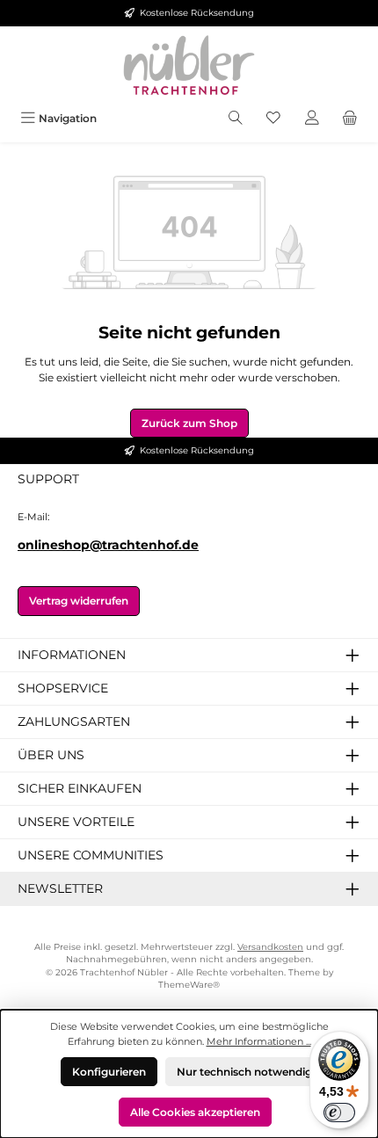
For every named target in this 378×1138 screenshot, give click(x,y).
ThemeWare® (189, 984)
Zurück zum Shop (189, 423)
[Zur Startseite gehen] (189, 65)
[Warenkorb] (350, 118)
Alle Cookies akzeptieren (195, 1112)
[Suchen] (235, 118)
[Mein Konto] (312, 118)
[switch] (339, 1112)
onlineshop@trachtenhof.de (108, 545)
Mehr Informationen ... (259, 1041)
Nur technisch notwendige (247, 1071)
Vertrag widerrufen (78, 600)
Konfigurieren (109, 1071)
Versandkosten (270, 947)
